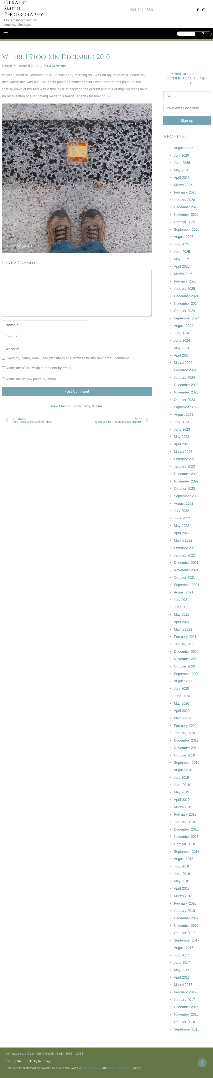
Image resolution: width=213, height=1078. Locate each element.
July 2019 (181, 778)
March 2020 (183, 718)
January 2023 (184, 466)
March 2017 (183, 985)
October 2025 (184, 222)
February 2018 (185, 903)
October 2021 (184, 578)
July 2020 (181, 689)
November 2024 (186, 304)
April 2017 (181, 977)
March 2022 (183, 540)
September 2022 (186, 496)
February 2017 (185, 992)
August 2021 (183, 592)
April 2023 (181, 444)
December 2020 (186, 652)
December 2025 (186, 207)
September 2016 (186, 1029)
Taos (86, 406)
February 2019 (185, 814)
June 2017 (182, 963)
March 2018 (183, 896)
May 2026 (181, 170)
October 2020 (184, 666)
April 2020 (181, 711)
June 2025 (182, 252)
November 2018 (186, 837)
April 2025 (181, 266)
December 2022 (186, 474)
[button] (5, 33)
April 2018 (181, 888)
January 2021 (184, 644)
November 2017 (186, 926)
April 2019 (181, 800)
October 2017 (184, 933)
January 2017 (184, 1000)
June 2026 (182, 163)
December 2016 (186, 1007)
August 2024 (183, 326)
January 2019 (184, 822)
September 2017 (186, 940)
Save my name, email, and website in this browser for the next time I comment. (68, 358)
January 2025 (184, 289)
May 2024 (181, 348)
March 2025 (183, 274)
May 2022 (181, 526)
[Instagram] (204, 10)
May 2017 (181, 970)
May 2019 (181, 792)
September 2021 (186, 585)
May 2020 (181, 703)
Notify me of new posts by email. (31, 379)
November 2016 (186, 1014)
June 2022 (182, 518)
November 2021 (186, 570)
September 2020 (186, 674)
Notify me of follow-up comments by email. (39, 368)
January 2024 (184, 378)
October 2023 (184, 400)
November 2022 (186, 481)
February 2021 (185, 637)
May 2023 (181, 437)
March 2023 (183, 452)
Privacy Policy (92, 1067)
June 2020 (182, 696)
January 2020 (184, 733)
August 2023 (183, 415)
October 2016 (184, 1022)
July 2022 (181, 511)
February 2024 (185, 370)
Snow (76, 406)
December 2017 (186, 918)
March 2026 (183, 185)
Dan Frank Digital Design (34, 1061)
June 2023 (182, 429)
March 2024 (183, 363)
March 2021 (183, 629)
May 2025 (181, 259)
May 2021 (181, 614)
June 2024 (182, 340)
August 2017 (183, 948)
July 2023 (181, 422)
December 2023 (186, 385)
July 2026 (181, 155)
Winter (97, 406)
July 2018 (181, 866)
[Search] (203, 34)
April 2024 (181, 355)
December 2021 (186, 563)
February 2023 (185, 459)
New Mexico (60, 406)
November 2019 (186, 748)
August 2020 (183, 681)
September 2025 (186, 229)
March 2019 (183, 807)
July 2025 (181, 244)
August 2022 (183, 504)
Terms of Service (120, 1067)
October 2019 (184, 755)
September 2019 (186, 763)
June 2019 (182, 785)
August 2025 (183, 237)
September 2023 (186, 407)
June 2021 (182, 607)
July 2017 (181, 955)
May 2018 (181, 881)
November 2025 (186, 215)
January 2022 (184, 555)
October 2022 (184, 489)
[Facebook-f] (198, 10)
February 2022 (185, 548)
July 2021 (181, 600)
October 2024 (184, 311)
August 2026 (183, 148)
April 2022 (181, 533)
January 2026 (184, 200)
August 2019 (183, 770)
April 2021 (181, 622)
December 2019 (186, 740)
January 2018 (184, 911)
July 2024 (181, 333)
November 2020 (186, 659)
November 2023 (186, 392)
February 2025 (185, 281)
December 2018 (186, 829)
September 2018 (186, 852)
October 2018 (184, 844)
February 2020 (185, 726)
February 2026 (185, 192)
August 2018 (183, 859)
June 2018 (182, 874)
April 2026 (181, 178)
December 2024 (186, 296)
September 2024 (186, 318)
